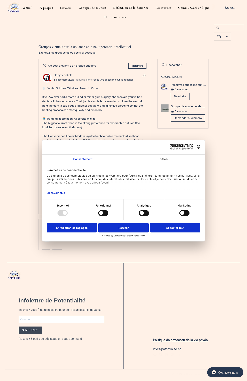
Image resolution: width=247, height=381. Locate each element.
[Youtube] (172, 354)
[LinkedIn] (178, 354)
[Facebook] (161, 354)
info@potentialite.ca (167, 349)
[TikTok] (167, 354)
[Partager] (144, 75)
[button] (183, 92)
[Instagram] (155, 354)
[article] (94, 136)
